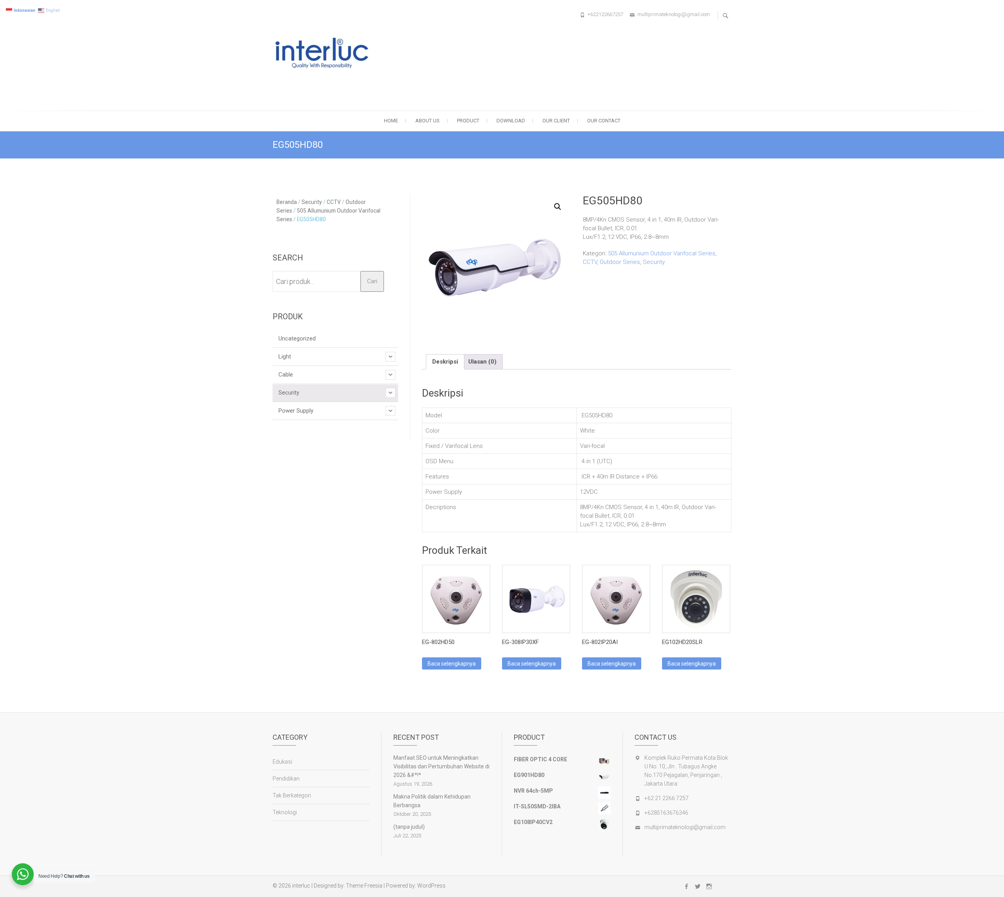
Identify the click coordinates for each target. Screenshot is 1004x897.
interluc (301, 885)
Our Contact (603, 121)
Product (468, 121)
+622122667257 (605, 14)
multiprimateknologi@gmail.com (673, 14)
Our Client (556, 121)
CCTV (590, 262)
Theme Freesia (364, 885)
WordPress (431, 885)
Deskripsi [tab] (445, 361)
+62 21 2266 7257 (666, 798)
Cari (372, 281)
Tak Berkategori (292, 795)
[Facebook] (686, 886)
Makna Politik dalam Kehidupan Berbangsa (432, 800)
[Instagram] (709, 886)
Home (391, 121)
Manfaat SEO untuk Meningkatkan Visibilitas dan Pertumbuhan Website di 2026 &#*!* (441, 766)
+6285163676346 (666, 813)
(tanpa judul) (409, 827)
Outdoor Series (620, 262)
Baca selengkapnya (451, 663)
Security (654, 262)
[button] (558, 207)
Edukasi (282, 762)
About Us (427, 121)
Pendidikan (286, 778)
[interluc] (325, 54)
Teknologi (285, 812)
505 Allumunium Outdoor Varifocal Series (661, 253)
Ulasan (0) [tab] (482, 361)
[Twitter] (697, 886)
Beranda (286, 202)
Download (511, 121)
